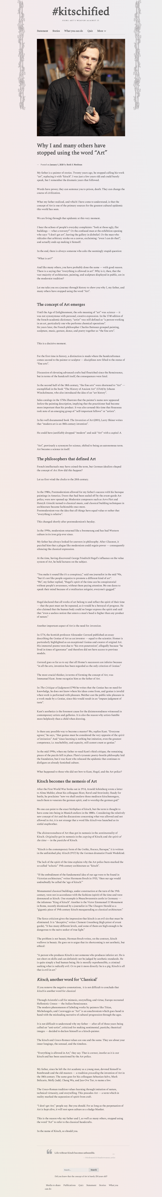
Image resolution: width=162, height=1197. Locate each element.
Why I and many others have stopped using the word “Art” (72, 149)
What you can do (73, 31)
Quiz (90, 31)
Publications (69, 1185)
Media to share (53, 1185)
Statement (42, 31)
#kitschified (81, 11)
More (100, 31)
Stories (56, 31)
